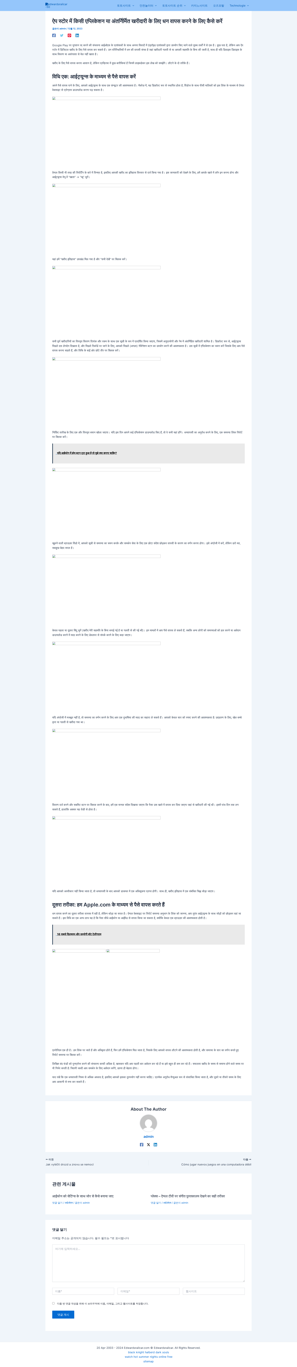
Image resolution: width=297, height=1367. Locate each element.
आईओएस (69, 1202)
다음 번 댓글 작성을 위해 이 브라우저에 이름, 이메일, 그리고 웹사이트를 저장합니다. (102, 1303)
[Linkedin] (77, 35)
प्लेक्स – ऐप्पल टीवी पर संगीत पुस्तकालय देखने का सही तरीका (188, 1196)
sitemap (148, 1361)
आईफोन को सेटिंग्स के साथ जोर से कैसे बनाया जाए (82, 1196)
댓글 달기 (57, 1202)
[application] (132, 5)
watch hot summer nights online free (148, 1356)
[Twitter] (61, 35)
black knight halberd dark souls (148, 1352)
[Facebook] (54, 35)
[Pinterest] (69, 35)
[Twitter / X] (148, 1144)
